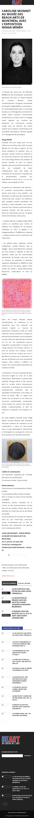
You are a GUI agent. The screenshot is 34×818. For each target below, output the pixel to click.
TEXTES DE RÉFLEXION (5, 593)
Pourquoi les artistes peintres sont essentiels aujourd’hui (21, 706)
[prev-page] (3, 622)
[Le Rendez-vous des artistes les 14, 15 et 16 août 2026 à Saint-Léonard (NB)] (6, 613)
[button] (3, 2)
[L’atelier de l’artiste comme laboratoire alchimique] (6, 689)
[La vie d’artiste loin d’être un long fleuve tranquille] (6, 591)
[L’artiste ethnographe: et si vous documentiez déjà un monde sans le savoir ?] (6, 644)
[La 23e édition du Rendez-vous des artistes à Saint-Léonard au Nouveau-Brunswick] (6, 600)
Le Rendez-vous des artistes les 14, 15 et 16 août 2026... (20, 788)
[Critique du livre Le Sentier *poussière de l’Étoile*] (6, 670)
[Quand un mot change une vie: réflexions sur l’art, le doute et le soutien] (6, 698)
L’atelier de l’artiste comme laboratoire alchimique (19, 689)
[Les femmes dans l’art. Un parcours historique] (6, 716)
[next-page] (6, 622)
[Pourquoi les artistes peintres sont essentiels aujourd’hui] (6, 707)
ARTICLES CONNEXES (9, 583)
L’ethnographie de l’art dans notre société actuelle (20, 652)
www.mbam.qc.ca (8, 576)
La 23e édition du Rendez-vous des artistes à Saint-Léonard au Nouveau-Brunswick (21, 602)
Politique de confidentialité (17, 812)
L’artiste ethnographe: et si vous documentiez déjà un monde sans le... (21, 644)
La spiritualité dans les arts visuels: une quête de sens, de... (21, 661)
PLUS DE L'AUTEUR (24, 583)
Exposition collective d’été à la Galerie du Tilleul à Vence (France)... (22, 797)
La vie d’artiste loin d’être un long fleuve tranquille (21, 591)
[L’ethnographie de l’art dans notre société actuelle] (6, 653)
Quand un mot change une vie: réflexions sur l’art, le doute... (21, 698)
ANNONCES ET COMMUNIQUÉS (6, 602)
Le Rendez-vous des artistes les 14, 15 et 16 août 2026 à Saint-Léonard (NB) (22, 614)
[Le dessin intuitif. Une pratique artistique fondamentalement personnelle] (6, 679)
